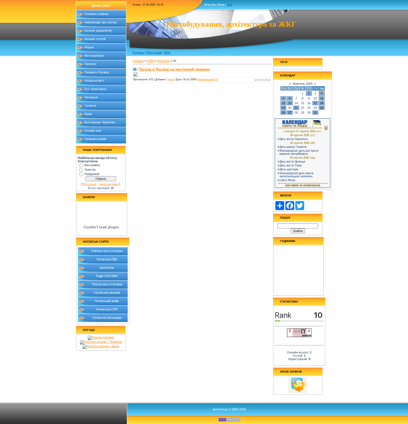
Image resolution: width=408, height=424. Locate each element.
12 (283, 103)
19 (283, 107)
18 (321, 103)
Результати (89, 184)
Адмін (170, 79)
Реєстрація (154, 52)
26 (283, 112)
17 (315, 103)
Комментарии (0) (208, 79)
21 (296, 107)
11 (321, 98)
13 (289, 103)
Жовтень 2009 (303, 83)
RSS (229, 4)
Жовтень (163, 61)
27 (289, 112)
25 (321, 107)
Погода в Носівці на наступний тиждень (174, 69)
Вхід (167, 52)
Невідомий (91, 174)
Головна (138, 52)
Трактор (89, 169)
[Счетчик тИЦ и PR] (299, 336)
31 (315, 112)
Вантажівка (92, 165)
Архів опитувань (109, 184)
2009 (150, 61)
